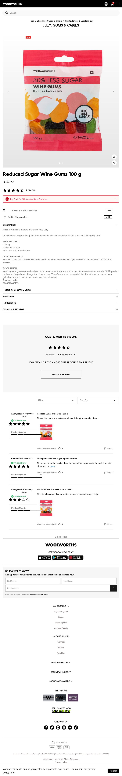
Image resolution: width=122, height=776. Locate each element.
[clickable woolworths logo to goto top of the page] (61, 545)
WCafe (61, 647)
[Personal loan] (73, 697)
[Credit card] (61, 697)
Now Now (61, 653)
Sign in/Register (61, 611)
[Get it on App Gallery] (76, 557)
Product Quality (18, 432)
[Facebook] (46, 727)
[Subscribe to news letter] (113, 588)
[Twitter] (52, 727)
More (53, 466)
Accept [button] (113, 771)
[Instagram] (64, 727)
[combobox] (63, 12)
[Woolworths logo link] (12, 4)
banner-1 (62, 163)
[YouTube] (70, 727)
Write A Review (61, 374)
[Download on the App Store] (45, 557)
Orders (61, 617)
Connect (61, 642)
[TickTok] (76, 727)
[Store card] (48, 697)
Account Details (61, 628)
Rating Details (65, 354)
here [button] (12, 772)
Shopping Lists (61, 623)
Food (32, 21)
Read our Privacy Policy (39, 594)
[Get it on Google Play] (60, 557)
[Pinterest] (58, 727)
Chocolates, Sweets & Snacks (49, 21)
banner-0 (59, 163)
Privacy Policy (61, 762)
